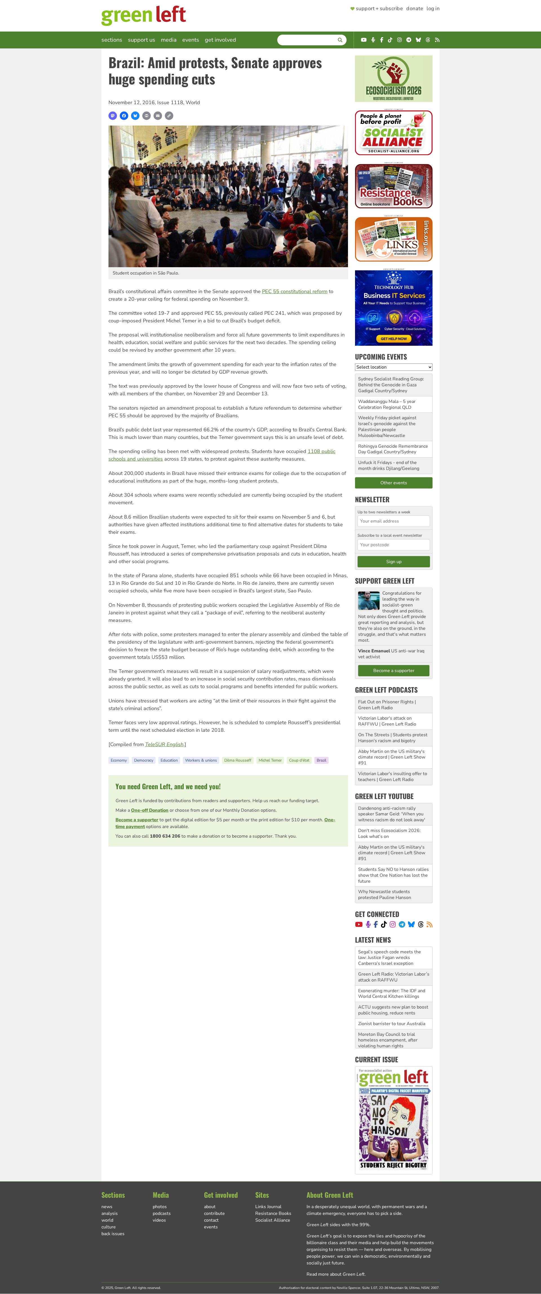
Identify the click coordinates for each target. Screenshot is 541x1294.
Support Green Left (384, 580)
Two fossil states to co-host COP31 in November (386, 1037)
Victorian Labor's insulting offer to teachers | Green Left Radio (392, 777)
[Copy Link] (169, 115)
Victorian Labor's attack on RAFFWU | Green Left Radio (387, 721)
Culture (108, 1227)
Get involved (220, 40)
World (193, 102)
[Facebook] (124, 115)
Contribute (214, 1213)
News (106, 1207)
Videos (159, 1220)
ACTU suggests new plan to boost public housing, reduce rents (393, 988)
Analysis (109, 1213)
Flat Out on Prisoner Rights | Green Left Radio (387, 705)
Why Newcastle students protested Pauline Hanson (384, 895)
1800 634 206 (165, 836)
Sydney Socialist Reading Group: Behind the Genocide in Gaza (391, 382)
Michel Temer (270, 760)
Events (190, 40)
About (210, 1207)
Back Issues (113, 1234)
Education (169, 760)
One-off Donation (149, 810)
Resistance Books (273, 1213)
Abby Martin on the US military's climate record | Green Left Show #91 (391, 757)
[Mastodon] (112, 115)
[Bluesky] (135, 115)
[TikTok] (384, 924)
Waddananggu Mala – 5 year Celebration (387, 404)
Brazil (321, 760)
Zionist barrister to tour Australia (391, 1001)
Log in (433, 9)
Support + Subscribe (379, 9)
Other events (393, 483)
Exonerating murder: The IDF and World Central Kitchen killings (391, 971)
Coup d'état (299, 760)
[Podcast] (368, 924)
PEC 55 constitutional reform (294, 291)
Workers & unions (201, 760)
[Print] (146, 115)
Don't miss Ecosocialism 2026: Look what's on (389, 833)
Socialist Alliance (272, 1220)
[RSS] (430, 924)
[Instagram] (393, 924)
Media (169, 40)
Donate (414, 9)
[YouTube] (359, 924)
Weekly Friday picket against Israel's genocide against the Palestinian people (387, 424)
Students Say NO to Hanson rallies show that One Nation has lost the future (393, 875)
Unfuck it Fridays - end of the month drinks (387, 465)
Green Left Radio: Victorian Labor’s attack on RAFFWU (393, 955)
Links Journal (268, 1207)
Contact (211, 1220)
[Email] (158, 115)
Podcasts (162, 1213)
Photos (160, 1207)
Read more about (336, 1274)
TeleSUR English (164, 744)
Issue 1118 (170, 102)
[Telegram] (402, 924)
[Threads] (421, 924)
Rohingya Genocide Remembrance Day (393, 449)
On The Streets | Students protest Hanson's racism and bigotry (392, 738)
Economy (119, 760)
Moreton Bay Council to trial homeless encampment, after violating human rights (388, 1018)
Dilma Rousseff (237, 760)
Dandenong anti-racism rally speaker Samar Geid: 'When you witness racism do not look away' (391, 814)
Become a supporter (137, 820)
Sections (111, 40)
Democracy (143, 760)
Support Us (141, 40)
